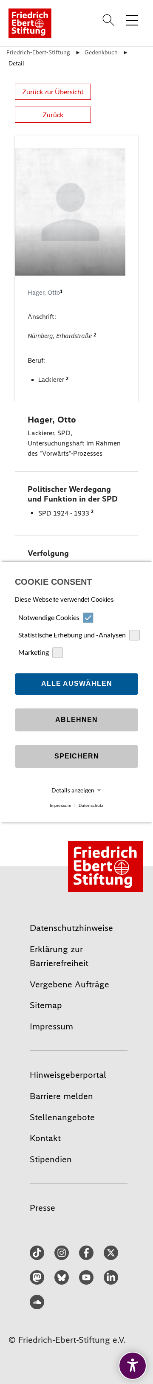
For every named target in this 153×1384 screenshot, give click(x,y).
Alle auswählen (76, 684)
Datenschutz (91, 805)
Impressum (60, 805)
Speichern (76, 756)
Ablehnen (76, 720)
